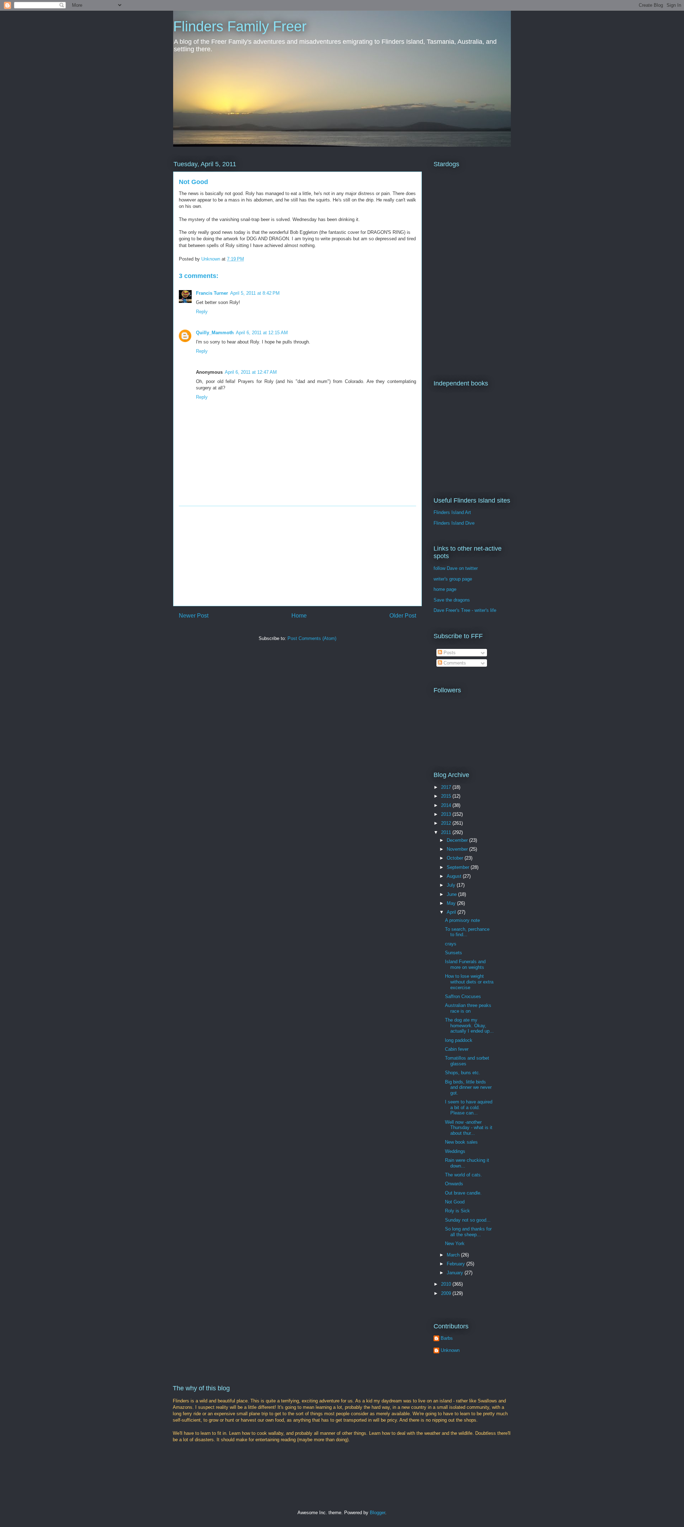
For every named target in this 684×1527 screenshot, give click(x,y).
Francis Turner (212, 293)
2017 (446, 787)
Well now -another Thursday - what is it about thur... (468, 1127)
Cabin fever (456, 1049)
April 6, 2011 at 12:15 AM (262, 332)
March (454, 1255)
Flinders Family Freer (239, 26)
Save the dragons (452, 600)
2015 (446, 796)
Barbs (447, 1338)
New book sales (461, 1142)
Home (299, 616)
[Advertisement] (297, 555)
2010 (446, 1284)
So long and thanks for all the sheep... (468, 1231)
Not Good (455, 1202)
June (452, 894)
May (452, 903)
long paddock (458, 1040)
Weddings (455, 1151)
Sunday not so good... (468, 1220)
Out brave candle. (463, 1193)
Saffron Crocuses (463, 996)
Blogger (377, 1512)
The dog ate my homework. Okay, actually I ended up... (469, 1025)
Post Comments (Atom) (311, 638)
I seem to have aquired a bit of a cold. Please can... (468, 1107)
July (452, 885)
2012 (446, 823)
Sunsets (453, 952)
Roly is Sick (457, 1210)
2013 (446, 814)
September (459, 867)
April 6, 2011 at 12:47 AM (251, 372)
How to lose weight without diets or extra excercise (469, 982)
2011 (446, 832)
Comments (454, 663)
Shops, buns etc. (462, 1072)
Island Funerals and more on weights (465, 964)
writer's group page (453, 579)
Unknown (450, 1350)
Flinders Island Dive (454, 523)
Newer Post (193, 616)
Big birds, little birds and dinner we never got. (468, 1087)
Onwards (454, 1183)
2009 (446, 1293)
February (456, 1263)
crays (450, 943)
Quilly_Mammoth (215, 332)
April (452, 912)
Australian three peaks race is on (468, 1008)
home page (445, 589)
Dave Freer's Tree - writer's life (465, 610)
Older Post (402, 616)
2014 (446, 805)
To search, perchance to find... (467, 932)
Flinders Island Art (452, 512)
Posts (449, 652)
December (458, 840)
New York (455, 1243)
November (458, 849)
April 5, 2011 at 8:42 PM (255, 293)
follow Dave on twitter (456, 568)
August (455, 876)
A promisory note (462, 920)
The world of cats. (463, 1174)
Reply (202, 311)
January (456, 1272)
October (456, 858)
